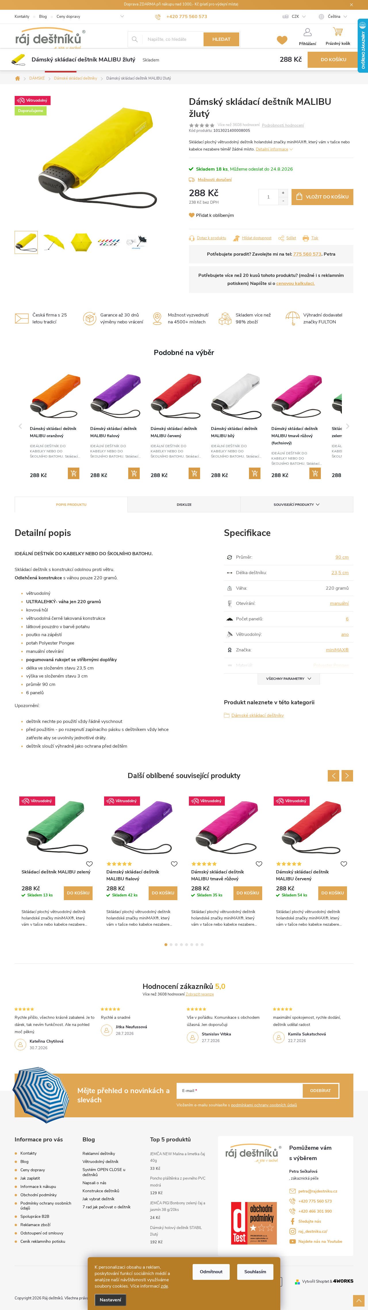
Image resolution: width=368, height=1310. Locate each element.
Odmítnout (211, 1272)
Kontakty (22, 16)
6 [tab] (191, 944)
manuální (339, 603)
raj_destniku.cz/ (312, 1231)
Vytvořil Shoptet (315, 1281)
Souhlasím (255, 1272)
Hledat (221, 39)
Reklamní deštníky (99, 1153)
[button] (20, 426)
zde (164, 1286)
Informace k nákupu (38, 1186)
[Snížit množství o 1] (283, 201)
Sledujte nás (309, 1221)
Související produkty (294, 504)
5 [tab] (186, 944)
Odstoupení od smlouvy (41, 1233)
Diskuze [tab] (184, 504)
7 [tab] (196, 944)
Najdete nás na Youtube (320, 1241)
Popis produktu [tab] (71, 504)
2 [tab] (171, 944)
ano (345, 634)
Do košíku (333, 60)
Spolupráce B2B (34, 1216)
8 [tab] (202, 944)
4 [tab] (181, 944)
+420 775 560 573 (315, 1201)
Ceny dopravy (68, 16)
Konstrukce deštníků (101, 1191)
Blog (43, 16)
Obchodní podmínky (38, 1195)
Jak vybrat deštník (98, 1199)
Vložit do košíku (327, 197)
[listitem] (55, 425)
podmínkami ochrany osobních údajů (264, 1105)
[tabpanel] (57, 863)
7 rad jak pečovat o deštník (107, 1207)
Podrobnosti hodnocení (283, 125)
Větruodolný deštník (100, 1161)
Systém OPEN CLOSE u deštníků (104, 1172)
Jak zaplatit (30, 1178)
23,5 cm (340, 573)
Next (347, 776)
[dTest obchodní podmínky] (257, 1223)
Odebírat (320, 1090)
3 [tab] (176, 944)
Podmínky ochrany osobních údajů (45, 1206)
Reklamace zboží (35, 1225)
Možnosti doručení (215, 179)
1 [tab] (165, 944)
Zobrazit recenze (200, 994)
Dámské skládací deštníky (257, 715)
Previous (333, 776)
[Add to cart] (73, 473)
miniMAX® (337, 650)
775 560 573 (307, 254)
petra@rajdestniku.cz (317, 1191)
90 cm (342, 557)
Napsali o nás (94, 1183)
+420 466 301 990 (315, 1211)
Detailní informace (272, 149)
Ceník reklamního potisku (42, 1241)
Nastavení (110, 1300)
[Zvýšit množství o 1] (283, 193)
